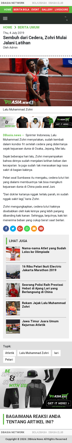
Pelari (9, 359)
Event (35, 9)
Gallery (47, 9)
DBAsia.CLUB (56, 2)
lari (56, 353)
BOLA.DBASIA (39, 2)
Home (7, 9)
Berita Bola (21, 9)
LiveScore (61, 9)
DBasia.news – (14, 135)
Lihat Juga (18, 241)
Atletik (9, 353)
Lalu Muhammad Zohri (34, 353)
